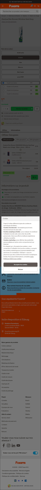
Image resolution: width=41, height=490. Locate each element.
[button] (20, 265)
